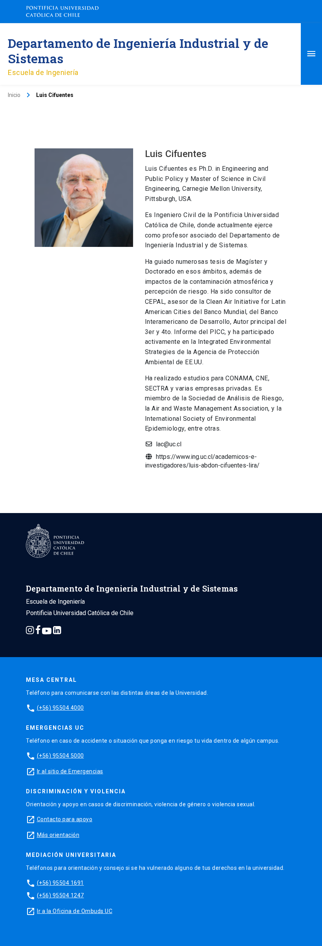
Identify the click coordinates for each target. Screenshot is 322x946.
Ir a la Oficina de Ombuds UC (74, 911)
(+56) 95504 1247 (60, 895)
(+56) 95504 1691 (60, 883)
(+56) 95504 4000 (60, 708)
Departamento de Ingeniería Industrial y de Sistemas (138, 51)
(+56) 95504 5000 (60, 755)
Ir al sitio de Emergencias (70, 771)
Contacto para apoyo (65, 819)
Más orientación (58, 835)
